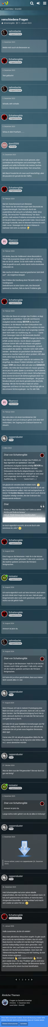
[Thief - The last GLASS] (5, 3)
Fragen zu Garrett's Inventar (21, 1000)
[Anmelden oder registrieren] (38, 3)
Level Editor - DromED (17, 1005)
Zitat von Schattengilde (15, 454)
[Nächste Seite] (31, 980)
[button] (44, 3)
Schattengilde (9, 23)
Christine (13, 1003)
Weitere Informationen (10, 1024)
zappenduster (28, 861)
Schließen (23, 1024)
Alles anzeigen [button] (23, 520)
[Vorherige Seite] (16, 980)
